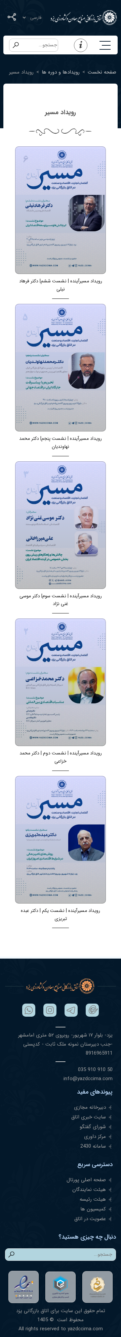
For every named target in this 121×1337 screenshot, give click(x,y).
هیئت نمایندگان (89, 1190)
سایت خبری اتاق (88, 1117)
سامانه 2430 (93, 1146)
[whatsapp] (28, 1010)
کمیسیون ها (93, 1209)
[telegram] (71, 1010)
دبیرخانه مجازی (90, 1107)
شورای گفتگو (93, 1127)
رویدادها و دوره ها (61, 72)
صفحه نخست (102, 72)
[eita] (92, 1010)
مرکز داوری (95, 1137)
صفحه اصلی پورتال (86, 1180)
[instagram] (49, 1010)
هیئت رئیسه (93, 1199)
